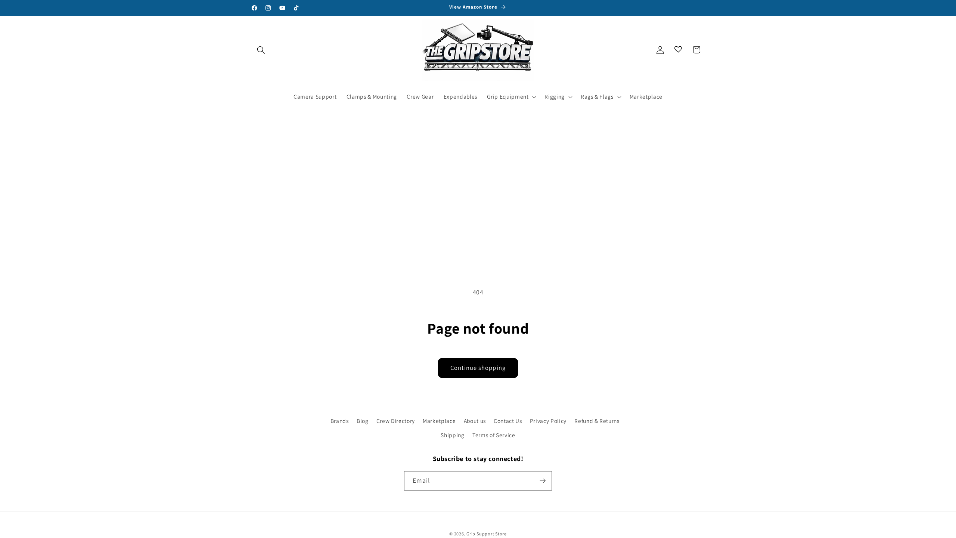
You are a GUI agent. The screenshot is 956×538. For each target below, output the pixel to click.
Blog (363, 420)
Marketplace (439, 420)
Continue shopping (478, 368)
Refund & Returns (597, 420)
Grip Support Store (486, 534)
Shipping (452, 435)
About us (475, 420)
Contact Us (508, 420)
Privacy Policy (548, 420)
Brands (339, 420)
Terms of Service (493, 435)
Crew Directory (395, 420)
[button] (261, 50)
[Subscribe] (543, 481)
